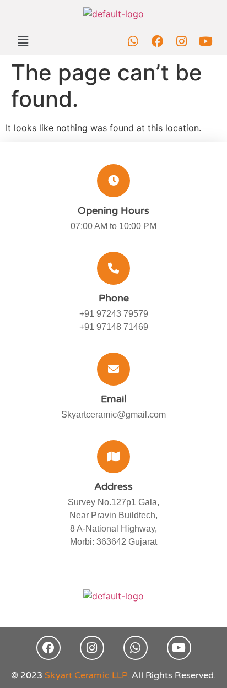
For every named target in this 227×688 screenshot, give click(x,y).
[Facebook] (157, 41)
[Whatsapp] (133, 41)
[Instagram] (182, 41)
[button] (22, 41)
